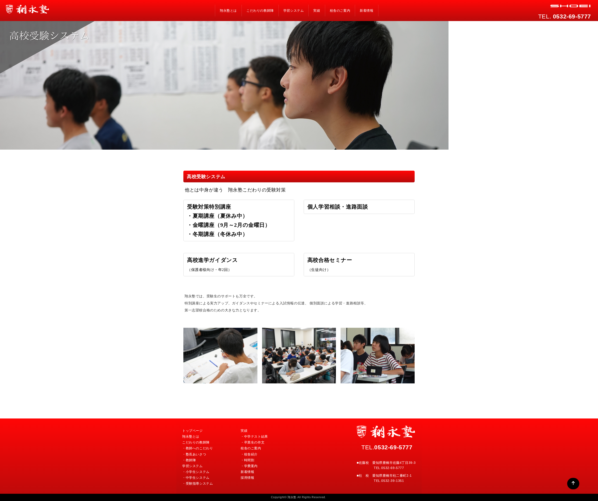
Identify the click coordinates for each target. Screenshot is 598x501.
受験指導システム (199, 483)
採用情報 (247, 477)
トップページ (192, 431)
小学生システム (198, 472)
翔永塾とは (228, 10)
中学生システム (198, 477)
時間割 (249, 460)
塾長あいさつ (196, 454)
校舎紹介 (251, 454)
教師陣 (191, 460)
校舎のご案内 (340, 10)
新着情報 (366, 10)
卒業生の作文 (254, 442)
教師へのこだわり (199, 448)
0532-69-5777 (393, 447)
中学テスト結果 (256, 436)
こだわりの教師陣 (260, 10)
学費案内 (251, 466)
